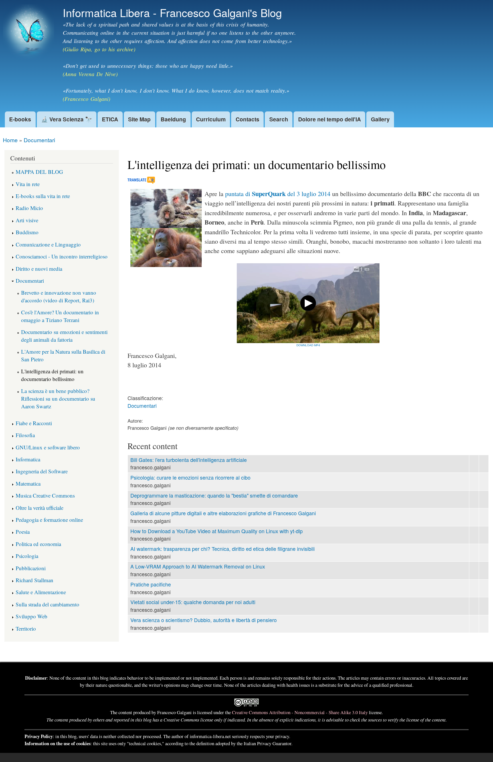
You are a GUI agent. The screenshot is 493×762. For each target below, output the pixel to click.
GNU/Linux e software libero (48, 447)
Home (10, 140)
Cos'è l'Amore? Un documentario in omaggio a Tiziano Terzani (60, 316)
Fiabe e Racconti (34, 423)
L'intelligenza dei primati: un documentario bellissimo (52, 375)
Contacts (247, 119)
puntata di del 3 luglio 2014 (277, 194)
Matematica (28, 483)
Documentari (39, 140)
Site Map (139, 119)
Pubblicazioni (31, 568)
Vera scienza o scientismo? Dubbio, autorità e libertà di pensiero (203, 620)
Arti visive (27, 220)
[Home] (29, 33)
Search (278, 119)
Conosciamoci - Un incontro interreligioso (62, 256)
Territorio (26, 628)
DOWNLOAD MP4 (308, 345)
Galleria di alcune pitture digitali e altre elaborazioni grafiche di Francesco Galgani (223, 513)
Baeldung (173, 119)
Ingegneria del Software (42, 471)
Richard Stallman (34, 580)
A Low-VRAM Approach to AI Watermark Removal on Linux (197, 566)
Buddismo (27, 232)
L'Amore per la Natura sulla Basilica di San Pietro (63, 355)
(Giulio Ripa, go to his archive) (99, 49)
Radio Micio (29, 207)
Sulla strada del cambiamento (47, 604)
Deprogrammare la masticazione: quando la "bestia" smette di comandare (214, 495)
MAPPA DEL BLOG (39, 171)
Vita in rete (28, 184)
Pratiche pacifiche (150, 584)
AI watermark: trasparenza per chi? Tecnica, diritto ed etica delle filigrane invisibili (222, 548)
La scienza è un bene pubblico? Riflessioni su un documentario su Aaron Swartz (58, 398)
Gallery (380, 119)
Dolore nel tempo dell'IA (329, 119)
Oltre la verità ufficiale (39, 507)
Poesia (23, 531)
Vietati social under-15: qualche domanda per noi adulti (192, 602)
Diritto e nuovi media (39, 268)
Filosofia (25, 435)
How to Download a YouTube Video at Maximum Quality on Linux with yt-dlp (216, 531)
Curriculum (211, 119)
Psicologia (27, 555)
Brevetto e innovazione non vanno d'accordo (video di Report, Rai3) (58, 296)
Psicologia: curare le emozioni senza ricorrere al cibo (190, 477)
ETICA (110, 119)
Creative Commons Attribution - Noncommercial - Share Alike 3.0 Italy (300, 712)
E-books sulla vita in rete (43, 195)
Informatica (28, 459)
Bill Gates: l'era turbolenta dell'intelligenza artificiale (188, 459)
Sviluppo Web (31, 616)
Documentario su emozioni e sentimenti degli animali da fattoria (64, 335)
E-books (20, 119)
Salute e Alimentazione (41, 592)
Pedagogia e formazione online (49, 519)
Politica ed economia (38, 543)
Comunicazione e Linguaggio (48, 244)
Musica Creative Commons (45, 495)
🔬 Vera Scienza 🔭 (66, 119)
